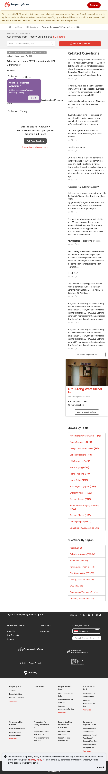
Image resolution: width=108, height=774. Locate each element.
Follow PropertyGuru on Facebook (79, 615)
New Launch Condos (17, 729)
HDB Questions (39, 53)
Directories (39, 686)
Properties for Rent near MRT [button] (41, 739)
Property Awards (77, 651)
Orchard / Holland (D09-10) (82, 599)
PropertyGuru (15, 686)
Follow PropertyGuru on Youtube (88, 615)
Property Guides (15, 694)
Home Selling (79, 480)
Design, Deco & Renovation (84, 448)
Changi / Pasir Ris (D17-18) (82, 579)
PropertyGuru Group (16, 625)
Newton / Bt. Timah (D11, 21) (82, 567)
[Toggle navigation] (104, 5)
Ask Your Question (35, 141)
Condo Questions (81, 442)
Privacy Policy (35, 760)
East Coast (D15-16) (79, 560)
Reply (24, 111)
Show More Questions (86, 354)
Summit (30, 663)
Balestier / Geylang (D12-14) (82, 554)
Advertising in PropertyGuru (85, 436)
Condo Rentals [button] (89, 697)
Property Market (80, 515)
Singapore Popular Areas (89, 723)
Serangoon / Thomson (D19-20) (84, 592)
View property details (86, 412)
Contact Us (45, 625)
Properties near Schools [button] (64, 739)
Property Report (77, 662)
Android (32, 615)
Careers (10, 639)
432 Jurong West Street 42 (19, 53)
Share (28, 77)
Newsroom (45, 631)
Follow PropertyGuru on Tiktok (100, 615)
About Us (11, 631)
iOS (41, 615)
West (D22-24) (76, 586)
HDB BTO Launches (16, 698)
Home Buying (79, 467)
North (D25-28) (76, 548)
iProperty (30, 673)
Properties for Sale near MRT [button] (41, 732)
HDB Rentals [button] (88, 693)
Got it (33, 98)
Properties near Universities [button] (64, 732)
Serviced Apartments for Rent (89, 703)
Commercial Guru (30, 649)
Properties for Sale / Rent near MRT (41, 725)
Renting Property (80, 521)
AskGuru (12, 691)
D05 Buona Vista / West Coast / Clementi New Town (90, 738)
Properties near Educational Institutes (65, 725)
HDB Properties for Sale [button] (65, 694)
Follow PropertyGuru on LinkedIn (92, 615)
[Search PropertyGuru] (99, 638)
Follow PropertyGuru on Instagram (84, 615)
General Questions (81, 455)
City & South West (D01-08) (82, 573)
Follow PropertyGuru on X (96, 615)
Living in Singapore (81, 493)
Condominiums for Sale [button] (65, 701)
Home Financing (80, 474)
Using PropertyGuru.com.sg (84, 528)
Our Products (13, 635)
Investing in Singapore (83, 486)
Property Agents (80, 499)
